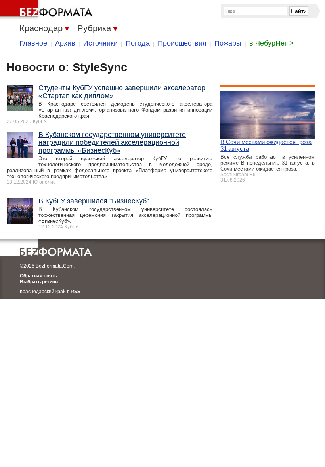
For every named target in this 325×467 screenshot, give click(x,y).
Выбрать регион (39, 282)
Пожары (227, 43)
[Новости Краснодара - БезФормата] (47, 10)
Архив (65, 43)
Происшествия (182, 43)
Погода (138, 43)
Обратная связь (38, 276)
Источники (100, 43)
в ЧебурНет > (271, 43)
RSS (75, 291)
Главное (33, 43)
